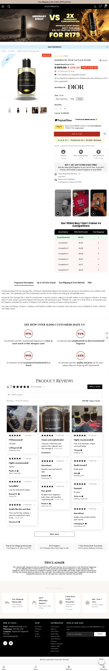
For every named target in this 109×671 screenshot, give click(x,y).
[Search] (9, 6)
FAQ (90, 282)
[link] (104, 133)
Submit (100, 634)
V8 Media (66, 660)
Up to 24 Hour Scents (46, 282)
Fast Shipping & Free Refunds (72, 282)
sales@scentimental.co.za (18, 626)
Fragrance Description (24, 282)
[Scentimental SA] (54, 25)
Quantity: (58, 105)
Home (4, 51)
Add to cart (77, 134)
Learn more (79, 128)
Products (11, 51)
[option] (54, 2)
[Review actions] (34, 435)
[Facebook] (5, 643)
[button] (43, 386)
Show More (58, 448)
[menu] (3, 6)
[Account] (95, 6)
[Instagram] (11, 643)
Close (107, 47)
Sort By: (85, 401)
